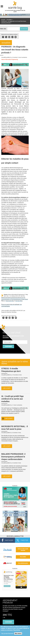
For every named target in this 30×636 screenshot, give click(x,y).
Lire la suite (6, 388)
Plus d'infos (16, 630)
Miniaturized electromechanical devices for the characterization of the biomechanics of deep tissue (14, 298)
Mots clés (3, 29)
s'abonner (8, 622)
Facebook (3, 37)
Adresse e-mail (7, 339)
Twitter (6, 37)
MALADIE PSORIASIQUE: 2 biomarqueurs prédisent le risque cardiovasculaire (13, 456)
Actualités (9, 19)
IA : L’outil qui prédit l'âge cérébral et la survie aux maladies (12, 399)
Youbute (15, 37)
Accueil (3, 19)
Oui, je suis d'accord (7, 633)
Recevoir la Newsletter (15, 536)
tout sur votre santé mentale (23, 549)
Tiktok (12, 37)
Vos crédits (23, 557)
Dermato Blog (18, 301)
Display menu (2, 6)
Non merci (18, 633)
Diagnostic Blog (10, 301)
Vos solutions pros (23, 563)
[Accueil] (15, 3)
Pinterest (9, 37)
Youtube (16, 317)
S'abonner (8, 346)
